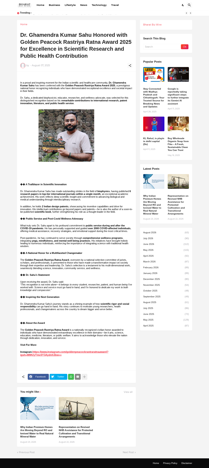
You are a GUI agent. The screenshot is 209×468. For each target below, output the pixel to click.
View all (128, 392)
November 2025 (166, 285)
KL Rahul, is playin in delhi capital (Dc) (153, 141)
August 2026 (166, 232)
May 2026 (166, 250)
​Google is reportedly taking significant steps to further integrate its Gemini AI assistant (178, 96)
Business (54, 5)
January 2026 (166, 273)
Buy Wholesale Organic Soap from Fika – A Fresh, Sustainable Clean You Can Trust (178, 144)
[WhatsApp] (71, 377)
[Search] (189, 5)
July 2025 (166, 308)
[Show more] (84, 377)
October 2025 (166, 290)
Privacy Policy (170, 463)
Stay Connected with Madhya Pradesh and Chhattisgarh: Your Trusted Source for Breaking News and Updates (153, 97)
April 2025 (166, 325)
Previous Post (27, 452)
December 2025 (166, 279)
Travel (115, 5)
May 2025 (166, 319)
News (83, 5)
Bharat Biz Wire (152, 24)
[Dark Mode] (183, 5)
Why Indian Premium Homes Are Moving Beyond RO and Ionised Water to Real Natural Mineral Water (36, 432)
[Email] (78, 377)
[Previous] (186, 13)
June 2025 (166, 314)
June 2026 (166, 244)
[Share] (130, 65)
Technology (99, 5)
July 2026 (166, 238)
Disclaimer (186, 463)
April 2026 (166, 256)
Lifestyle (70, 5)
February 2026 (166, 267)
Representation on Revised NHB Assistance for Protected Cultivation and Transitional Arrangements (76, 432)
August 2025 (166, 302)
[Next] (190, 13)
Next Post (128, 452)
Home (40, 5)
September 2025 (166, 296)
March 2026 (166, 261)
